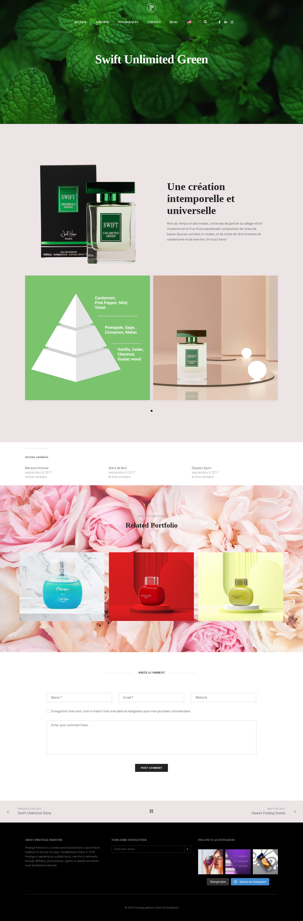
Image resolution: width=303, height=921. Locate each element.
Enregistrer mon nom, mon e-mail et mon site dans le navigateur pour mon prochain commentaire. (121, 711)
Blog (174, 22)
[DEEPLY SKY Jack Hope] (62, 586)
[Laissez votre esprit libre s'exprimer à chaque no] (265, 861)
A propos (102, 22)
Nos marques (128, 22)
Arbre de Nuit (117, 468)
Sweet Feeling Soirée (268, 813)
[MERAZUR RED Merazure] (151, 586)
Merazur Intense (37, 468)
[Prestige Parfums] (151, 7)
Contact (154, 22)
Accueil (80, 22)
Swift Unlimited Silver (34, 813)
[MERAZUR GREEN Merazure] (240, 586)
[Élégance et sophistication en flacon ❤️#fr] (210, 861)
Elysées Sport (202, 468)
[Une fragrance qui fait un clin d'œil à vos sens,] (237, 861)
